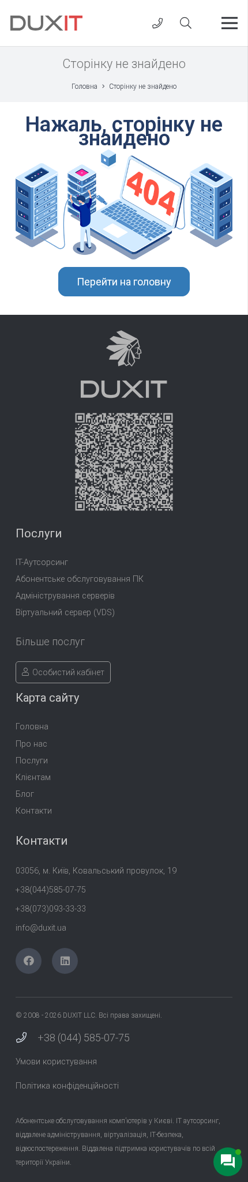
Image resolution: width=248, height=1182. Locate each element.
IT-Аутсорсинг (42, 562)
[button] (185, 23)
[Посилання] (157, 23)
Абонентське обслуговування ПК (80, 579)
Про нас (31, 744)
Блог (25, 794)
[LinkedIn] (65, 961)
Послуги (32, 761)
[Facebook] (29, 961)
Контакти (34, 811)
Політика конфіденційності (67, 1086)
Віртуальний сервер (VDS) (65, 613)
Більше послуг (50, 641)
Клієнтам (33, 777)
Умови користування (56, 1062)
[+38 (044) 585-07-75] (26, 1038)
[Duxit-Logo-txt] (46, 23)
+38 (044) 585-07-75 (83, 1038)
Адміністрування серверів (65, 596)
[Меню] (229, 23)
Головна (32, 727)
